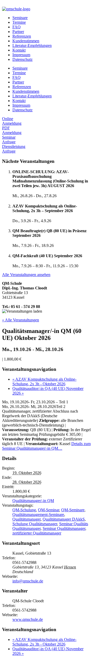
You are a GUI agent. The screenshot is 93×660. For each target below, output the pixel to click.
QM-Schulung (24, 510)
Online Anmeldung (11, 121)
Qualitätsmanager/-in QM (33, 500)
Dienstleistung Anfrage (13, 148)
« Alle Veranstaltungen (20, 320)
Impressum (21, 55)
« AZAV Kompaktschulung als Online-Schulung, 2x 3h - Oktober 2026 (44, 381)
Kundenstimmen (25, 41)
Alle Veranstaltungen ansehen (26, 274)
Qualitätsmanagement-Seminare (38, 514)
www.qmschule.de (27, 619)
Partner (18, 31)
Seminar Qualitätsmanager (64, 528)
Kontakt (19, 50)
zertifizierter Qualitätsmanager (36, 533)
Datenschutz (22, 59)
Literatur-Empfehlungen (32, 45)
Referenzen (21, 36)
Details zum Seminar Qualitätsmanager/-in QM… (46, 445)
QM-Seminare (72, 510)
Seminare (20, 17)
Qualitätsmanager (26, 519)
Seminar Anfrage (9, 139)
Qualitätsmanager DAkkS (64, 519)
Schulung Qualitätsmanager (34, 524)
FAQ (16, 27)
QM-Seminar (48, 510)
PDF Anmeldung (11, 130)
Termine (19, 22)
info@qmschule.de (27, 581)
